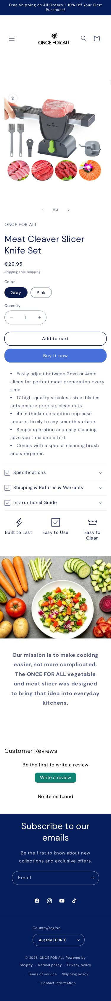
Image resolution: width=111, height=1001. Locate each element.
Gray (16, 292)
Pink (41, 292)
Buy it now (55, 356)
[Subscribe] (92, 878)
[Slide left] (42, 209)
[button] (11, 38)
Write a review (55, 777)
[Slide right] (68, 209)
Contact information (58, 983)
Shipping (11, 272)
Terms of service (42, 974)
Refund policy (50, 965)
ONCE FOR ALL (52, 958)
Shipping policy (75, 974)
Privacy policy (79, 965)
